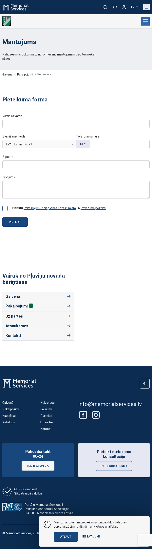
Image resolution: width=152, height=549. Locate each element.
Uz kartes (14, 316)
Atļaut (65, 536)
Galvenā (13, 296)
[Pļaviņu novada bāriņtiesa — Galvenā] (6, 21)
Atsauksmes (17, 326)
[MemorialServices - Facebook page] (83, 415)
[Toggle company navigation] (145, 21)
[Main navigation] (146, 7)
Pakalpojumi (25, 74)
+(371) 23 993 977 (38, 465)
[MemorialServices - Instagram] (96, 415)
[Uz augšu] (145, 384)
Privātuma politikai (93, 208)
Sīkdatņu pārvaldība (28, 493)
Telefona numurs (87, 136)
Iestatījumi (91, 536)
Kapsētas (9, 416)
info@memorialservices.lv (110, 404)
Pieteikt (15, 221)
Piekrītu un (59, 208)
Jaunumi (46, 409)
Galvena (7, 74)
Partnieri (46, 416)
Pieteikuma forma (114, 466)
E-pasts (7, 157)
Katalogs (8, 422)
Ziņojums (8, 177)
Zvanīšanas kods (13, 136)
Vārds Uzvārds (12, 116)
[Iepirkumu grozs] (114, 7)
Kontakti (13, 335)
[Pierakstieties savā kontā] (124, 7)
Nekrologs (47, 403)
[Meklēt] (105, 7)
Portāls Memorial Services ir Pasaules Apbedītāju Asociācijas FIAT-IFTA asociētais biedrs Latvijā (49, 509)
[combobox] (39, 144)
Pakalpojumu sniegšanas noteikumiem (50, 208)
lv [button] (133, 7)
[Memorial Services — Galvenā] (15, 7)
